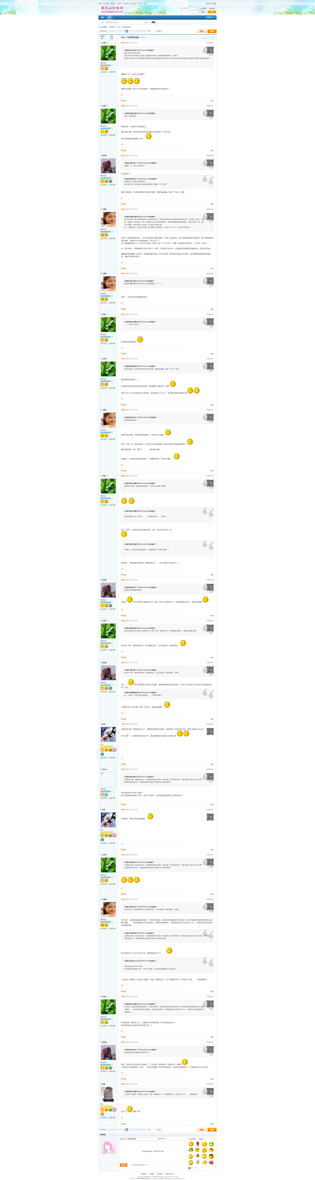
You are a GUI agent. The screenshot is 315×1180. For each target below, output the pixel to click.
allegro (104, 769)
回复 (201, 31)
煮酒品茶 (112, 27)
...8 (137, 31)
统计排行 (140, 3)
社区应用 (106, 3)
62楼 (122, 155)
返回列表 (103, 31)
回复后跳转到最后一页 (140, 1165)
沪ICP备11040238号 (164, 1178)
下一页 (142, 31)
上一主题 (203, 38)
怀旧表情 (193, 1139)
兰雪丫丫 (105, 43)
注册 (212, 12)
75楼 (122, 855)
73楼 (122, 769)
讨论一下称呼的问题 (124, 27)
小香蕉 (104, 209)
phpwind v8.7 (148, 1176)
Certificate (155, 1176)
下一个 (214, 1139)
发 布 (124, 1165)
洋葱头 (201, 1139)
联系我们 (144, 1174)
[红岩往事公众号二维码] (210, 53)
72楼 (122, 724)
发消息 (113, 72)
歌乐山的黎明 (102, 27)
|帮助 (100, 3)
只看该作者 (209, 43)
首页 (102, 17)
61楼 (122, 106)
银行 (145, 3)
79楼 (122, 1084)
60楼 (122, 43)
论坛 (109, 17)
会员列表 (133, 3)
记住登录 (204, 8)
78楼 (122, 1042)
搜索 (153, 22)
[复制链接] (142, 37)
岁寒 (103, 724)
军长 (101, 744)
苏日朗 (104, 155)
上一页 (112, 31)
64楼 (122, 273)
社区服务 (126, 3)
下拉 (196, 8)
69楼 (122, 580)
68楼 (122, 476)
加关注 (105, 72)
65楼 (122, 314)
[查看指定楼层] (213, 38)
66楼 (122, 359)
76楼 (122, 899)
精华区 (119, 3)
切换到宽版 (209, 3)
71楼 (122, 662)
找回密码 (212, 8)
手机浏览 (160, 1174)
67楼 (122, 410)
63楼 (122, 209)
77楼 (122, 996)
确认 (159, 31)
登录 (202, 12)
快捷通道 (209, 17)
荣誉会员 (103, 63)
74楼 (122, 810)
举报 (211, 101)
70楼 (122, 621)
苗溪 (103, 1084)
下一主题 (206, 38)
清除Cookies (170, 1174)
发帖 (212, 31)
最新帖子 (113, 3)
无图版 (152, 1174)
